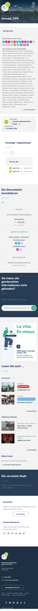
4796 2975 (20, 222)
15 (17, 249)
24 (22, 243)
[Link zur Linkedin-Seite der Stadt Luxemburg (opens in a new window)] (20, 533)
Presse (3, 593)
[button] (7, 153)
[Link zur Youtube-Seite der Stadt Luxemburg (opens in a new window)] (16, 533)
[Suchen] (33, 308)
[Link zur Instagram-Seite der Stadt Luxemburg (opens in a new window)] (12, 533)
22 (19, 243)
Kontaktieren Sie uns (12, 587)
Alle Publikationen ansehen (12, 464)
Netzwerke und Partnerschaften (15, 593)
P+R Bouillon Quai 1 (19, 240)
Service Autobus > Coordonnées (19, 237)
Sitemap (27, 593)
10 (16, 243)
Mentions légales (5, 595)
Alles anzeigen (29, 109)
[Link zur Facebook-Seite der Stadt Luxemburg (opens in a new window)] (4, 533)
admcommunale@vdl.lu (11, 580)
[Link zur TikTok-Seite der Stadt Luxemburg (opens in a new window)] (23, 533)
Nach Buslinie (5, 16)
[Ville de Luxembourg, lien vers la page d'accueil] (5, 11)
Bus (2, 202)
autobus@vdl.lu (19, 219)
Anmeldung (20, 514)
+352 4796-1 (7, 577)
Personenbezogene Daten (18, 595)
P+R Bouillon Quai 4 (19, 246)
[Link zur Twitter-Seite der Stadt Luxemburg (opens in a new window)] (8, 533)
